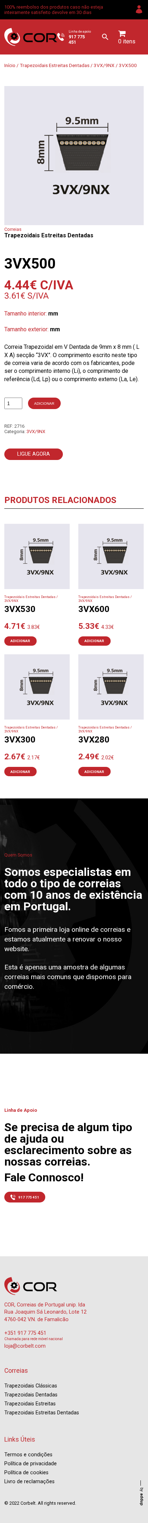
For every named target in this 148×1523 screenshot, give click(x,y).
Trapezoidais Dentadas (30, 1395)
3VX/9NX (104, 65)
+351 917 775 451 (25, 1333)
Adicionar (44, 403)
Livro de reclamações (29, 1482)
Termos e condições (28, 1455)
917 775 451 (28, 1197)
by (141, 1496)
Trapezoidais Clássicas (30, 1386)
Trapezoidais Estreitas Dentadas (54, 65)
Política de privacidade (30, 1464)
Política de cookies (26, 1473)
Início (9, 65)
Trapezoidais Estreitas (30, 1404)
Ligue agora (33, 454)
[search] (105, 37)
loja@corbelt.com (25, 1346)
